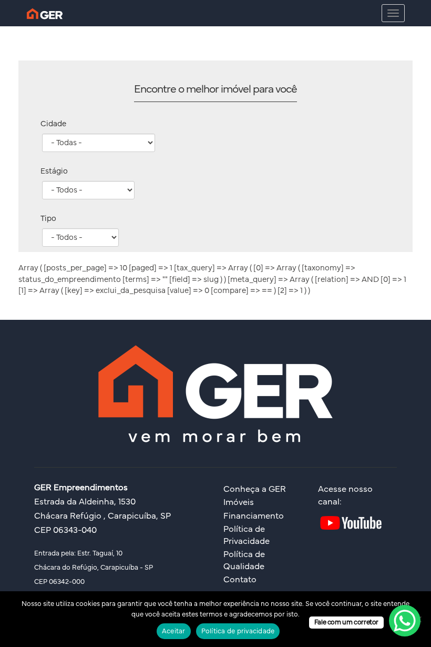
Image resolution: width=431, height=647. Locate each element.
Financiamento (253, 516)
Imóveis (238, 502)
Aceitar (174, 631)
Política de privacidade (238, 631)
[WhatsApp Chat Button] (404, 620)
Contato (239, 579)
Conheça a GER (254, 489)
